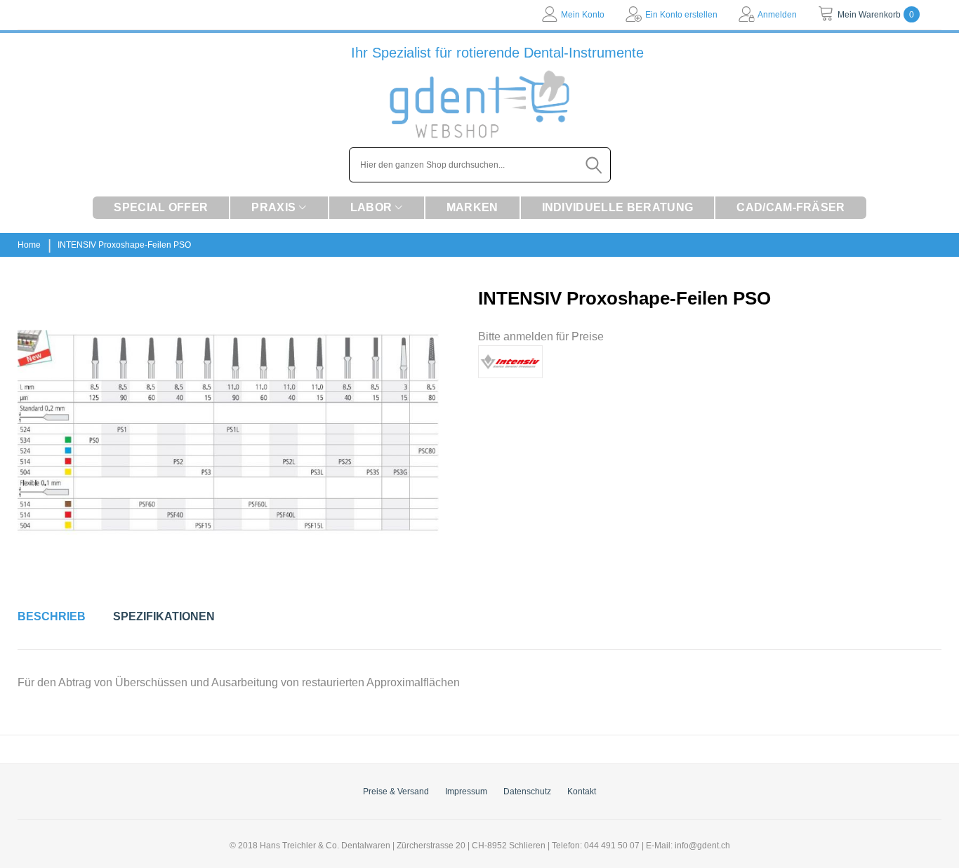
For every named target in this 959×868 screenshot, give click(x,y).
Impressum (466, 791)
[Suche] (594, 165)
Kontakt (581, 791)
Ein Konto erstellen (681, 15)
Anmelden (777, 15)
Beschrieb (52, 616)
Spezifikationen (164, 616)
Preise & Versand (396, 791)
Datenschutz (527, 791)
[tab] (52, 616)
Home (29, 245)
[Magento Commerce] (479, 104)
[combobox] (480, 164)
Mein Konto (582, 15)
